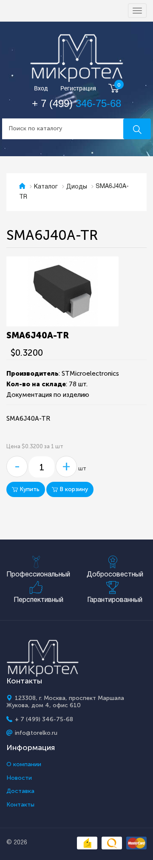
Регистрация (78, 88)
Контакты (20, 804)
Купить (29, 489)
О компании (23, 764)
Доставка (20, 791)
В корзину (73, 489)
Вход (41, 88)
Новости (19, 778)
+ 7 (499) (76, 103)
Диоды (76, 187)
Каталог (46, 187)
